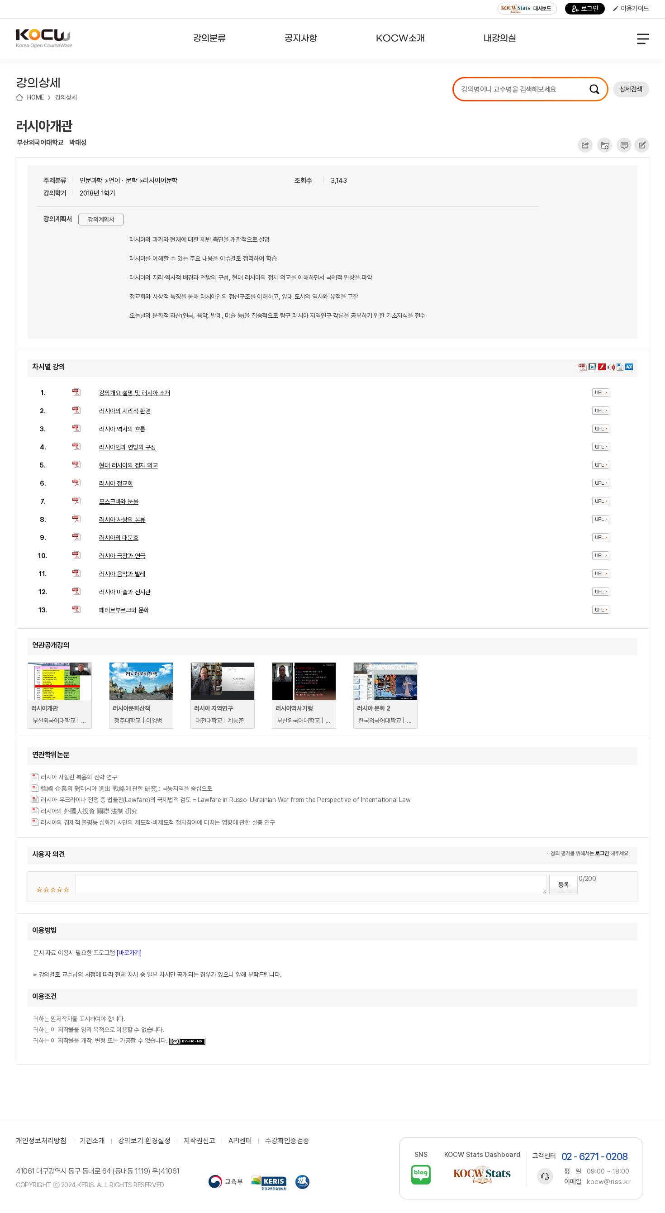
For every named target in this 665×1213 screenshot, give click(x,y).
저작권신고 (199, 1141)
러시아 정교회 (116, 483)
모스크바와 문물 (118, 501)
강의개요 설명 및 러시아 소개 (134, 392)
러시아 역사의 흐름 (122, 429)
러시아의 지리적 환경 (125, 411)
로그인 (589, 9)
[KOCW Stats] (482, 1174)
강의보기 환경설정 (144, 1141)
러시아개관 (44, 126)
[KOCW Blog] (421, 1174)
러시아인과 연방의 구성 (127, 447)
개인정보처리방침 (41, 1141)
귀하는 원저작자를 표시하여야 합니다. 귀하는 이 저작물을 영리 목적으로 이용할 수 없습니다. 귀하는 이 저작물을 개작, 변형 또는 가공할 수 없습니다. (101, 1029)
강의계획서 (101, 219)
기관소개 (92, 1141)
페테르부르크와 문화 (124, 610)
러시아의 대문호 (118, 537)
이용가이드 (635, 9)
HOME (35, 97)
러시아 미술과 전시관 (125, 592)
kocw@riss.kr (609, 1182)
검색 (594, 89)
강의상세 (65, 97)
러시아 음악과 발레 (122, 574)
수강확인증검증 (287, 1141)
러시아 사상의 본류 (122, 519)
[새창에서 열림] (225, 1182)
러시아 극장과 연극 (122, 555)
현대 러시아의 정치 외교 (128, 465)
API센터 (240, 1141)
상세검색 (631, 89)
